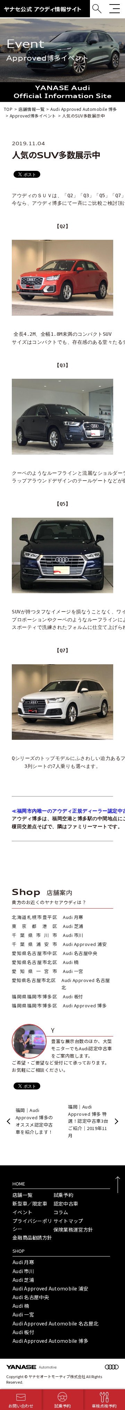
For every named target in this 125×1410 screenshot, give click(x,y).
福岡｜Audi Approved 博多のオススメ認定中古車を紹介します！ (34, 1121)
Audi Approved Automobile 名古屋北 (55, 1323)
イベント (22, 1212)
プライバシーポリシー (32, 1224)
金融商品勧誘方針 (32, 1237)
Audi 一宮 (23, 1314)
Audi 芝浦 (23, 1279)
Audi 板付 (23, 1332)
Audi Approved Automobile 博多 (50, 1340)
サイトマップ (68, 1220)
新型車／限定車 (29, 1203)
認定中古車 (65, 1203)
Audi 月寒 (23, 1262)
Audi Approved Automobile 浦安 (50, 1288)
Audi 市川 (23, 1271)
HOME (18, 1183)
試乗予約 (63, 1194)
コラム (60, 1212)
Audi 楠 (20, 1305)
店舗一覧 (22, 1194)
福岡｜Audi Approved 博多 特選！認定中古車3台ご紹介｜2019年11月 (88, 1121)
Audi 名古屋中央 (30, 1297)
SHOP (18, 1250)
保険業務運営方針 (73, 1229)
